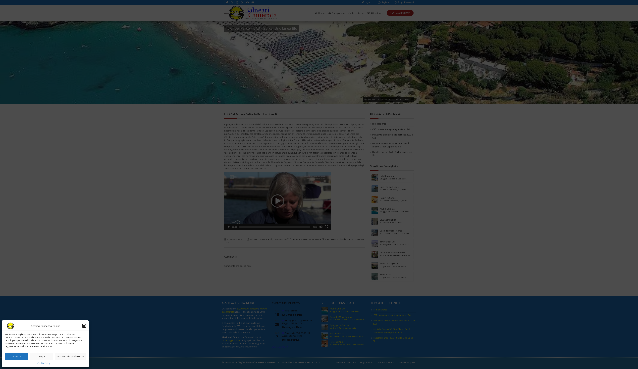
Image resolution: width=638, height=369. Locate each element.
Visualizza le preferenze (70, 356)
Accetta (16, 356)
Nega (42, 356)
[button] (84, 326)
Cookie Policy (43, 363)
